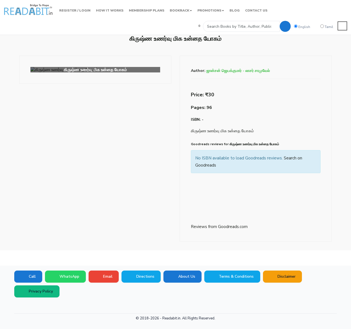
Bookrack (179, 10)
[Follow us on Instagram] (59, 305)
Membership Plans (146, 10)
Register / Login (74, 10)
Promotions (209, 10)
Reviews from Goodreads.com (219, 226)
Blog (235, 10)
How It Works (109, 10)
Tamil (328, 27)
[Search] (285, 26)
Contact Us (256, 10)
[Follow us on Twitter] (34, 305)
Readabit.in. (171, 318)
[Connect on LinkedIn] (50, 305)
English (304, 27)
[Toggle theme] (342, 25)
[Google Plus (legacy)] (26, 305)
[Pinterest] (42, 305)
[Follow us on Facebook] (17, 305)
